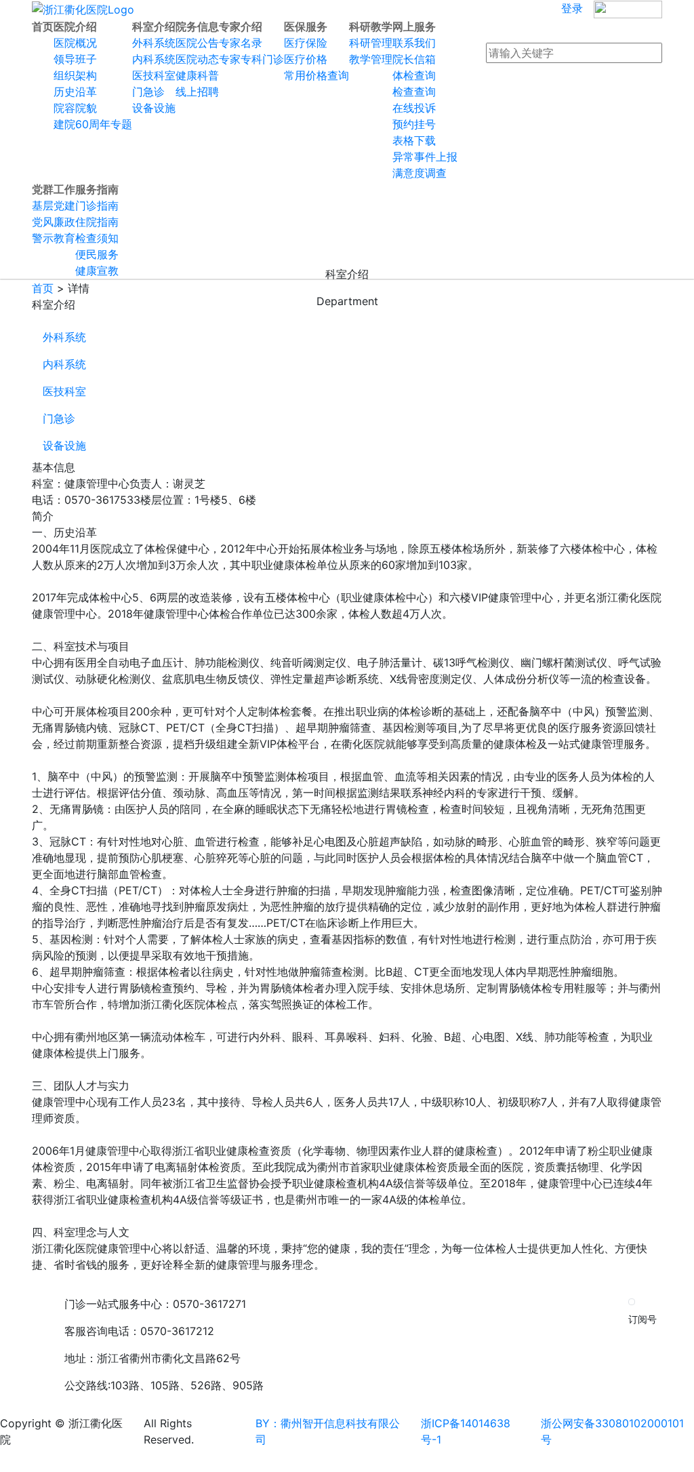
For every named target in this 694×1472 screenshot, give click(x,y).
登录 (572, 8)
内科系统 (64, 364)
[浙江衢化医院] (83, 9)
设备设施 (64, 445)
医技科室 (64, 391)
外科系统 (64, 337)
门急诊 (59, 418)
